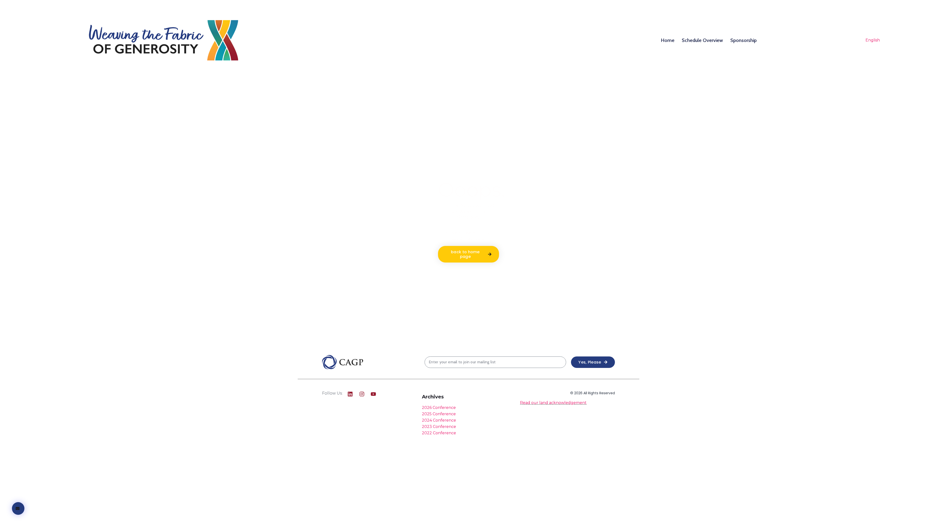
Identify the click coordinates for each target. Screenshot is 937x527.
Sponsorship (743, 40)
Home (667, 40)
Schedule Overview (702, 40)
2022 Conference (439, 433)
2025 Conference (439, 414)
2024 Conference (439, 420)
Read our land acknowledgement (553, 402)
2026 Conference (439, 407)
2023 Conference (439, 426)
